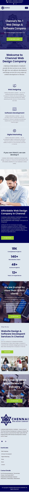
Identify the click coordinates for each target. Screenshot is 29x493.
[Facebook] (14, 4)
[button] (14, 363)
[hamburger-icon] (26, 8)
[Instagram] (16, 4)
